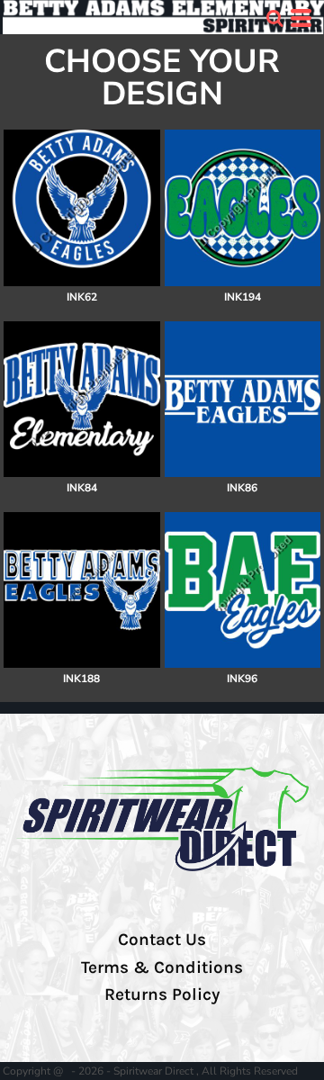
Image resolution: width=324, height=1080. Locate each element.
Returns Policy (162, 994)
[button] (275, 18)
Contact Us (162, 940)
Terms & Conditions (162, 967)
